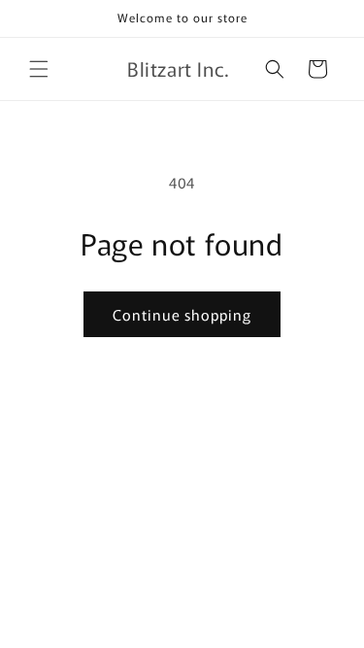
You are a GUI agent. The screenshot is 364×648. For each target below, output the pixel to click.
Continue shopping (182, 314)
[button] (38, 69)
